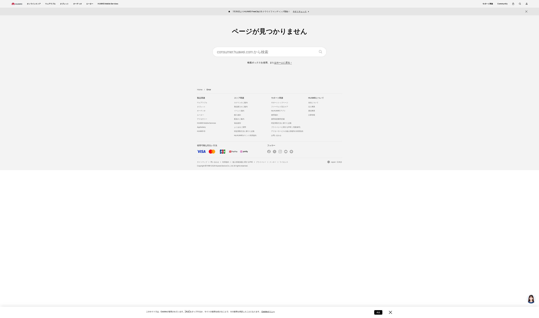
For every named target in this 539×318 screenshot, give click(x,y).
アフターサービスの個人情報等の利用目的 (287, 131)
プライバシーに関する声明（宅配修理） (286, 127)
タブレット (201, 106)
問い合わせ (215, 162)
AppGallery (201, 127)
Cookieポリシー (268, 311)
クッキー (273, 162)
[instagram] (280, 152)
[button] (513, 4)
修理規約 (274, 115)
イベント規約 (239, 111)
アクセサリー (202, 119)
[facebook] (269, 152)
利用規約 (225, 162)
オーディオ (201, 111)
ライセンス (284, 162)
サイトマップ (202, 162)
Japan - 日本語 (336, 162)
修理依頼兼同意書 (278, 119)
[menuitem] (214, 102)
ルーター (200, 115)
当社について (313, 102)
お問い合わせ (276, 135)
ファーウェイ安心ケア (279, 106)
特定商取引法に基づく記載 (244, 131)
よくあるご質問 (240, 127)
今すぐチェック (300, 11)
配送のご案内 (239, 119)
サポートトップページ (279, 102)
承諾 (378, 312)
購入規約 (237, 115)
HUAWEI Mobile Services (206, 123)
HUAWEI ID (201, 131)
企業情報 (311, 115)
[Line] (291, 152)
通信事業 (311, 111)
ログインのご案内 (241, 102)
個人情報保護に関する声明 (242, 162)
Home (199, 89)
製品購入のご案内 (241, 106)
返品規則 (237, 123)
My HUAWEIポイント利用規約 (245, 135)
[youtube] (285, 152)
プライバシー (261, 162)
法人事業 (311, 106)
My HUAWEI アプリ (278, 111)
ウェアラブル (202, 102)
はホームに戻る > (283, 62)
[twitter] (274, 152)
